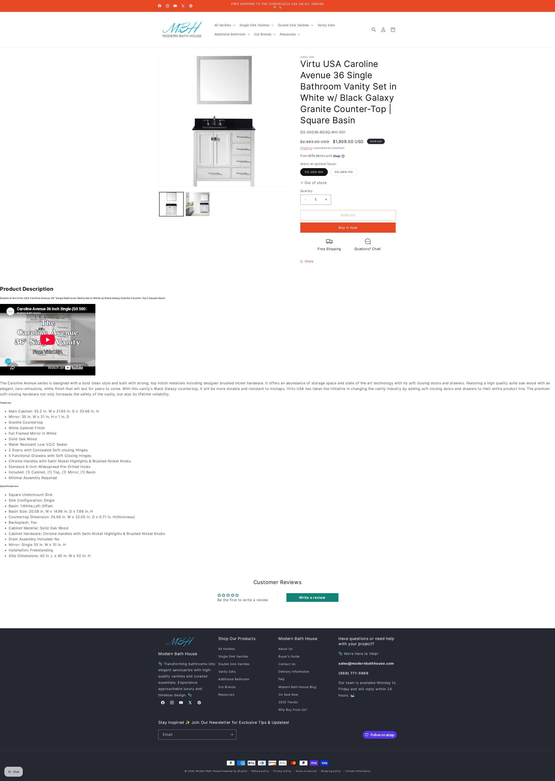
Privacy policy (282, 771)
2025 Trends (288, 702)
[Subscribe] (231, 734)
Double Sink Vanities (234, 664)
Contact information (358, 771)
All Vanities (226, 649)
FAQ (281, 679)
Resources (226, 694)
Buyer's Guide (289, 656)
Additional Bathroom (233, 679)
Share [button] (309, 261)
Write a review (312, 597)
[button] (224, 25)
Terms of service (306, 771)
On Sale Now (288, 694)
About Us (285, 649)
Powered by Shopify (234, 771)
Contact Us (286, 664)
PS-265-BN (316, 173)
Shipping (306, 147)
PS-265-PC (346, 173)
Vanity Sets (227, 671)
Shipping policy (331, 771)
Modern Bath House (208, 771)
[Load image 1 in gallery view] (171, 204)
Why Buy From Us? (292, 709)
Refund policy (260, 771)
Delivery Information (293, 671)
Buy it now (348, 228)
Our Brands (227, 687)
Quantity (306, 191)
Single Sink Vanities (233, 656)
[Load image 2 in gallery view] (198, 204)
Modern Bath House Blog (297, 687)
